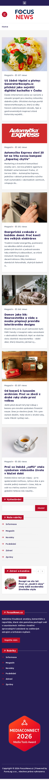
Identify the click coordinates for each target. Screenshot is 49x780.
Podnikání (11, 544)
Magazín (8, 75)
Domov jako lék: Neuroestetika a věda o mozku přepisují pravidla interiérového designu (21, 319)
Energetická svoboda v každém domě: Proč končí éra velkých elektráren (22, 235)
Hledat (41, 508)
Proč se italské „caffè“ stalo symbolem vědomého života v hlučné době (24, 470)
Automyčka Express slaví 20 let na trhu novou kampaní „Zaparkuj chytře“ (24, 156)
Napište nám (11, 640)
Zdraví (9, 550)
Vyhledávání (14, 499)
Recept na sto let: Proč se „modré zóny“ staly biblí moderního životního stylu (31, 585)
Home (5, 26)
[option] (24, 583)
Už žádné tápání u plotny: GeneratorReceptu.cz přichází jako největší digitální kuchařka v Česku (23, 85)
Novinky (10, 537)
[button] (38, 571)
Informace (11, 524)
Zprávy (9, 557)
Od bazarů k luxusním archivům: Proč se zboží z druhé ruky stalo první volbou (22, 395)
